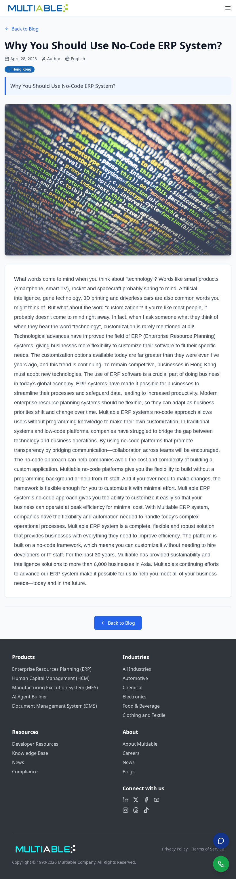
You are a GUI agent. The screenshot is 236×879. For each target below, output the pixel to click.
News (18, 762)
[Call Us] (221, 864)
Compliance (25, 771)
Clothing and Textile (144, 715)
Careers (131, 753)
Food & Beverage (141, 706)
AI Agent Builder (29, 697)
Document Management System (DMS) (54, 706)
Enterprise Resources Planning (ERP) (52, 669)
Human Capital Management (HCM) (51, 678)
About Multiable (140, 744)
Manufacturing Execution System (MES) (55, 687)
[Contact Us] (221, 841)
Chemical (132, 687)
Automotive (135, 678)
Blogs (129, 771)
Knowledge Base (30, 753)
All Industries (137, 669)
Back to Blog (25, 29)
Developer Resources (35, 744)
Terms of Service (208, 849)
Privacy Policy (175, 849)
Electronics (134, 697)
